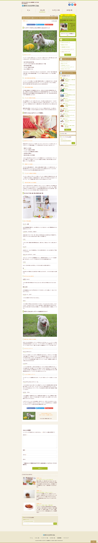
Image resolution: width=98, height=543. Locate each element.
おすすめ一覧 (52, 537)
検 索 (55, 523)
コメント (25, 434)
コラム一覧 (37, 537)
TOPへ (94, 541)
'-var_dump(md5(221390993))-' (28, 521)
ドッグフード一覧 (44, 537)
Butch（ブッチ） (64, 44)
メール (24, 454)
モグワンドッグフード (65, 42)
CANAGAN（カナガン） (65, 47)
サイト (24, 459)
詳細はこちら (68, 54)
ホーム (31, 537)
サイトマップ (66, 537)
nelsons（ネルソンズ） (65, 51)
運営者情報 (59, 537)
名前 (24, 450)
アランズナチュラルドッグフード (67, 49)
